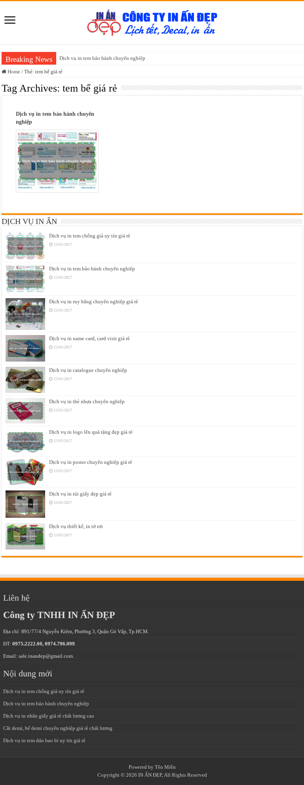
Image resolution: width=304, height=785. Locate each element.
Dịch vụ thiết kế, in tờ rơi (76, 526)
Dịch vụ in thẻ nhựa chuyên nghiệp (87, 401)
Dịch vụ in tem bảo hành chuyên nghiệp (102, 58)
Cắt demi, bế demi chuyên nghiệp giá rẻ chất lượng (57, 728)
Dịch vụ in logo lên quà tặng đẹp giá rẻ (91, 432)
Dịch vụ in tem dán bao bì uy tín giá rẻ (44, 740)
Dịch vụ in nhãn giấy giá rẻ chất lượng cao (48, 716)
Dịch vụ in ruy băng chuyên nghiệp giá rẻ (93, 301)
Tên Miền (165, 767)
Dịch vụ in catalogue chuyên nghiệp (88, 370)
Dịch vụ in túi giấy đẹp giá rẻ (80, 494)
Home (13, 72)
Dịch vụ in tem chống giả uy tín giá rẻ (89, 236)
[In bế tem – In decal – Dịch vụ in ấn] (152, 20)
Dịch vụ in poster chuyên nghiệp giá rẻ (90, 462)
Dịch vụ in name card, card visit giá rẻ (89, 338)
